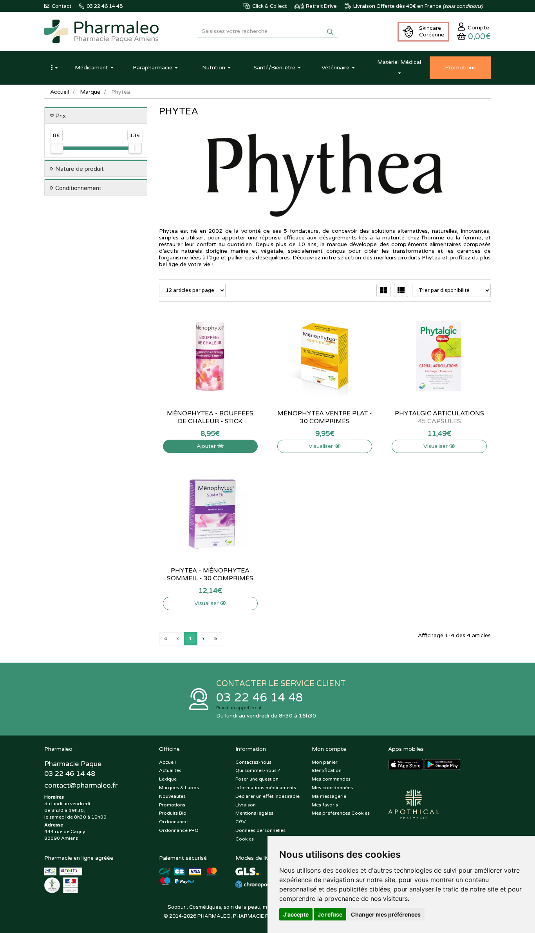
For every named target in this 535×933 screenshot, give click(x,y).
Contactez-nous (253, 762)
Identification (327, 770)
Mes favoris (325, 805)
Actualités (170, 770)
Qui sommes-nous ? (257, 770)
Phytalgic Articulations (439, 417)
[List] (401, 290)
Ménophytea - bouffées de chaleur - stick (210, 417)
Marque (90, 92)
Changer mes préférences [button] (386, 914)
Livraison (245, 805)
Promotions (172, 805)
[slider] (56, 148)
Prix (60, 116)
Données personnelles (260, 830)
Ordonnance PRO (179, 830)
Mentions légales (254, 813)
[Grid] (383, 290)
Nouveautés (172, 796)
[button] (54, 67)
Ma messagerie (329, 796)
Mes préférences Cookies (341, 813)
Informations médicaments (265, 787)
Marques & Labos (179, 787)
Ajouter (207, 446)
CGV (240, 821)
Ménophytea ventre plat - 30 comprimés (324, 417)
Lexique (168, 779)
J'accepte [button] (296, 914)
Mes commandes (331, 779)
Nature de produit (79, 168)
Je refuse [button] (330, 914)
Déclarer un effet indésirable (267, 796)
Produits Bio (172, 813)
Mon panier (325, 762)
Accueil (59, 92)
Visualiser (321, 446)
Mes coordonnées (332, 787)
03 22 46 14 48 (259, 697)
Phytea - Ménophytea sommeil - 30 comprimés (210, 574)
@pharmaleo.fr (80, 785)
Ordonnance (173, 821)
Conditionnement (78, 188)
